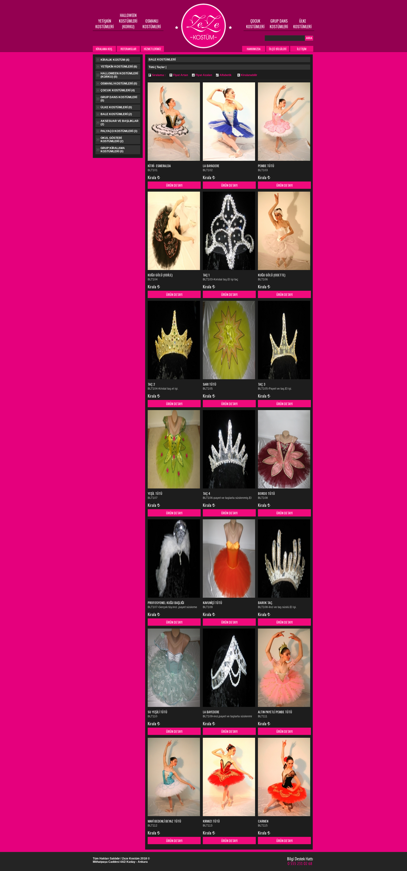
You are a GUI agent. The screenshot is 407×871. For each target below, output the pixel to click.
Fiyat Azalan (203, 75)
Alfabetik (226, 75)
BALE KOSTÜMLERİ (116, 114)
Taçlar (161, 67)
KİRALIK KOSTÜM (115, 59)
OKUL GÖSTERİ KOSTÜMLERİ (112, 139)
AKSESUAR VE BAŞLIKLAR (119, 122)
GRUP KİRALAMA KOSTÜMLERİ (113, 149)
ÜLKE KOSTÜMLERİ (302, 23)
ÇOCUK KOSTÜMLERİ (255, 23)
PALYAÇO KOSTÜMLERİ (119, 131)
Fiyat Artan (180, 75)
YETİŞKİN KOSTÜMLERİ (104, 23)
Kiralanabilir (249, 75)
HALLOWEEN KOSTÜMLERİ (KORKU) (128, 20)
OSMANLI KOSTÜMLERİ (151, 23)
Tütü (152, 67)
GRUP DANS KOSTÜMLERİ (279, 23)
